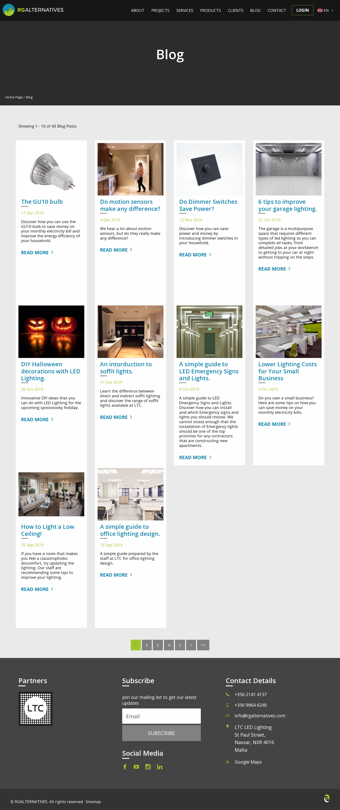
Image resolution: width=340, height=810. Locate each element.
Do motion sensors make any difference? (130, 205)
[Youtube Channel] (137, 768)
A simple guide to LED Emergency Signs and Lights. (209, 371)
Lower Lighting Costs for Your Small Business (287, 371)
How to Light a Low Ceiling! (47, 530)
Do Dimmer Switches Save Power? (208, 205)
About (137, 10)
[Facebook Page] (126, 768)
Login (302, 10)
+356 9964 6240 (251, 705)
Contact (277, 10)
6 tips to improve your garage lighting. (287, 205)
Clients (235, 10)
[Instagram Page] (148, 768)
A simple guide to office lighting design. (130, 530)
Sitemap (93, 801)
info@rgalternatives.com (260, 716)
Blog (255, 10)
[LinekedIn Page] (159, 768)
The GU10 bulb (42, 202)
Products (210, 10)
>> (203, 645)
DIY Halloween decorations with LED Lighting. (50, 371)
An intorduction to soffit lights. (126, 367)
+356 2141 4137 (251, 694)
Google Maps (248, 762)
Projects (160, 10)
